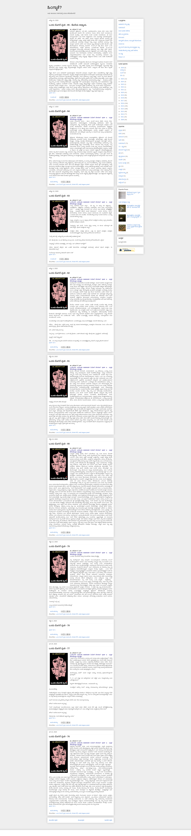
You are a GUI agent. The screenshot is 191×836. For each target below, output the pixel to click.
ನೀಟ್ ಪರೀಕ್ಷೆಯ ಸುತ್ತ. (124, 202)
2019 (122, 95)
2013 (122, 111)
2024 (122, 81)
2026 (122, 67)
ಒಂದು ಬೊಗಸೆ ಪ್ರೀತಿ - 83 (59, 196)
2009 (122, 119)
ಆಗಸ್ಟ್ (122, 70)
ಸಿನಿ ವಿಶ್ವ (121, 54)
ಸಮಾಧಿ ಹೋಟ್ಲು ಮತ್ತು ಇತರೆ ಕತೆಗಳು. (128, 50)
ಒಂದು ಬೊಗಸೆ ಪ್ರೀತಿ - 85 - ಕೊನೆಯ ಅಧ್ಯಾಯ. (68, 25)
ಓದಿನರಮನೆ (122, 143)
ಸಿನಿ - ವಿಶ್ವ (121, 146)
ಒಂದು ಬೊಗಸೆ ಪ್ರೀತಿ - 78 (59, 625)
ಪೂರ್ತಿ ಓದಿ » (52, 93)
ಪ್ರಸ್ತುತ (120, 130)
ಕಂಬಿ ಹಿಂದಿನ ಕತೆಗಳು (124, 31)
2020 (122, 92)
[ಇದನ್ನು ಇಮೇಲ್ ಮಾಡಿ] (60, 97)
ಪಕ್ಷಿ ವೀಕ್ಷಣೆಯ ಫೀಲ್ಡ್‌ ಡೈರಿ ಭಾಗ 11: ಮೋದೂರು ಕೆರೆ (133, 206)
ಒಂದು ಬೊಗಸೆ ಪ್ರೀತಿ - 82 (59, 273)
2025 (122, 79)
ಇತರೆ (120, 140)
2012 (122, 114)
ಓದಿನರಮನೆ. (122, 27)
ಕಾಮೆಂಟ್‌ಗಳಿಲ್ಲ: (54, 181)
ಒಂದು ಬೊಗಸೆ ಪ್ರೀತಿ (60, 100)
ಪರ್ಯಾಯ (121, 44)
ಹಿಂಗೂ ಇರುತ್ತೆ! (122, 163)
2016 (122, 103)
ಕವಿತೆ (120, 133)
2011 (122, 117)
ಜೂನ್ (122, 73)
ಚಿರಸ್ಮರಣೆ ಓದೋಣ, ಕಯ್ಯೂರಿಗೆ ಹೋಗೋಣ (130, 40)
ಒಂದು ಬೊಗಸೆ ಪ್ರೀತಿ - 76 (59, 736)
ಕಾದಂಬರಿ (68, 100)
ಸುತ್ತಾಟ (120, 169)
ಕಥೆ (119, 153)
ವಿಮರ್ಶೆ (121, 159)
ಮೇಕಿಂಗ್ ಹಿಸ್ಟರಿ (123, 150)
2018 (122, 98)
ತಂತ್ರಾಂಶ (121, 176)
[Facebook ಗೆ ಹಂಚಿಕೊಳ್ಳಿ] (66, 97)
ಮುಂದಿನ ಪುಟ (53, 820)
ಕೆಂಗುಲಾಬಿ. (122, 37)
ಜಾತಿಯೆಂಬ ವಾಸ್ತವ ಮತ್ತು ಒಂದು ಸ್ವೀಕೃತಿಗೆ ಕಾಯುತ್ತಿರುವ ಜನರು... (134, 226)
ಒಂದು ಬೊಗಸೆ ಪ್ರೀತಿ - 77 (59, 648)
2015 (122, 106)
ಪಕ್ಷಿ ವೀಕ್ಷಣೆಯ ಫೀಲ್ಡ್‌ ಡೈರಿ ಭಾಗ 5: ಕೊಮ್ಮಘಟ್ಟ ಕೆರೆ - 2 (134, 216)
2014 (122, 109)
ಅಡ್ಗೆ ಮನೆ (121, 182)
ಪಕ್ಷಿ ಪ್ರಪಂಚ (122, 156)
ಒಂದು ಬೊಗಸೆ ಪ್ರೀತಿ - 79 (59, 546)
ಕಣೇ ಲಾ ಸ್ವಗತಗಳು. (124, 34)
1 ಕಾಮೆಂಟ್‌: (53, 97)
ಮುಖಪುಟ (81, 820)
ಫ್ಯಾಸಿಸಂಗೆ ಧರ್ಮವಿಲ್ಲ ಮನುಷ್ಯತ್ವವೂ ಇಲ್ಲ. (129, 47)
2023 (122, 84)
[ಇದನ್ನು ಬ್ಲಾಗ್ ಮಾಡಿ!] (62, 97)
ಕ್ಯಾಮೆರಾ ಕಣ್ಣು (122, 172)
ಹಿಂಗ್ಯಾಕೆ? (54, 7)
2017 (122, 100)
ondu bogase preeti (84, 100)
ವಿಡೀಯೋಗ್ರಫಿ (122, 179)
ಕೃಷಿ (119, 166)
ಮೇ (121, 75)
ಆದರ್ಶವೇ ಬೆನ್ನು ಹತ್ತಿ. (124, 24)
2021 (122, 89)
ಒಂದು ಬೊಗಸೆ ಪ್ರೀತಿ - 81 (59, 361)
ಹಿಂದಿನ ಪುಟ (108, 820)
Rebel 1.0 (122, 57)
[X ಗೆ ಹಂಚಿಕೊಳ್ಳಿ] (64, 97)
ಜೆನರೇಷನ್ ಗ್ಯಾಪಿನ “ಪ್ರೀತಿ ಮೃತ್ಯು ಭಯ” (133, 193)
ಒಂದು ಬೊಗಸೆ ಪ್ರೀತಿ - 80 (59, 443)
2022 (122, 87)
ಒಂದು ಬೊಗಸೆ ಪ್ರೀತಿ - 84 (59, 111)
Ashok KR (75, 100)
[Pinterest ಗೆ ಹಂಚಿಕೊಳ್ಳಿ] (68, 97)
